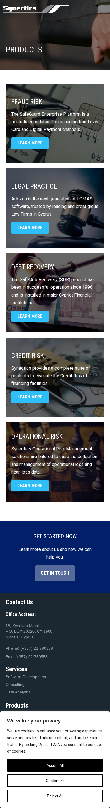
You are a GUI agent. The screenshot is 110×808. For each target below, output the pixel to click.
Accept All (55, 765)
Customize (55, 780)
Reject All (55, 796)
